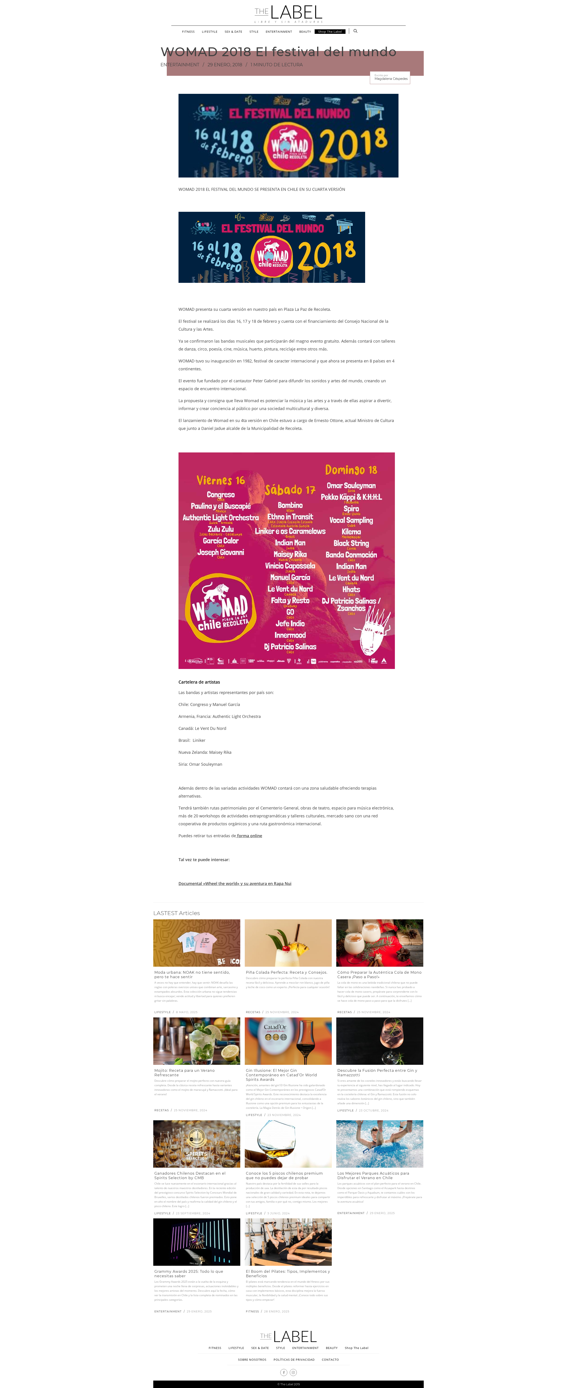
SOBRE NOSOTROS (252, 1360)
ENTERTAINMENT (279, 32)
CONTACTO (330, 1360)
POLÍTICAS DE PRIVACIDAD (294, 1360)
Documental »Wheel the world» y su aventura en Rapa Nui (235, 883)
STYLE (254, 32)
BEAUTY (305, 32)
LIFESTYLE (210, 32)
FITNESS (188, 32)
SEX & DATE (233, 32)
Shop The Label (330, 32)
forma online (249, 835)
